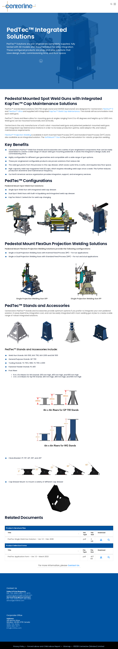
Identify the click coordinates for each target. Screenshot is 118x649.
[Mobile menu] (115, 4)
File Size (92, 534)
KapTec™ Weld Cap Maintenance (64, 111)
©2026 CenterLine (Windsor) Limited (88, 646)
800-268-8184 (25, 599)
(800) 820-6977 (13, 626)
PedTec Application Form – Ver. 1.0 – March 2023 (28, 556)
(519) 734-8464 (13, 624)
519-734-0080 (12, 599)
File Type (85, 534)
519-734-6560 (12, 593)
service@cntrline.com (15, 600)
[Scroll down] (41, 61)
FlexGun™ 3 (108, 109)
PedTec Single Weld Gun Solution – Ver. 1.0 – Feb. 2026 (31, 539)
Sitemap (67, 646)
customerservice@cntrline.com (19, 595)
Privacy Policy (19, 646)
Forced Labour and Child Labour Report (43, 646)
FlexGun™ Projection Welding (18, 135)
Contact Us (73, 565)
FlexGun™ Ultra (15, 111)
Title (9, 533)
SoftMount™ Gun (52, 137)
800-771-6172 (24, 593)
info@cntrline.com (14, 628)
